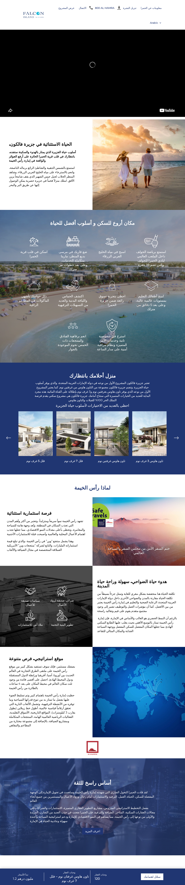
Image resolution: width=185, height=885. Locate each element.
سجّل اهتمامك (152, 876)
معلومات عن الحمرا (151, 8)
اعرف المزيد (92, 831)
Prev (8, 437)
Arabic (154, 22)
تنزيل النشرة (129, 8)
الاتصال (82, 8)
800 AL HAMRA (104, 8)
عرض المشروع (66, 8)
